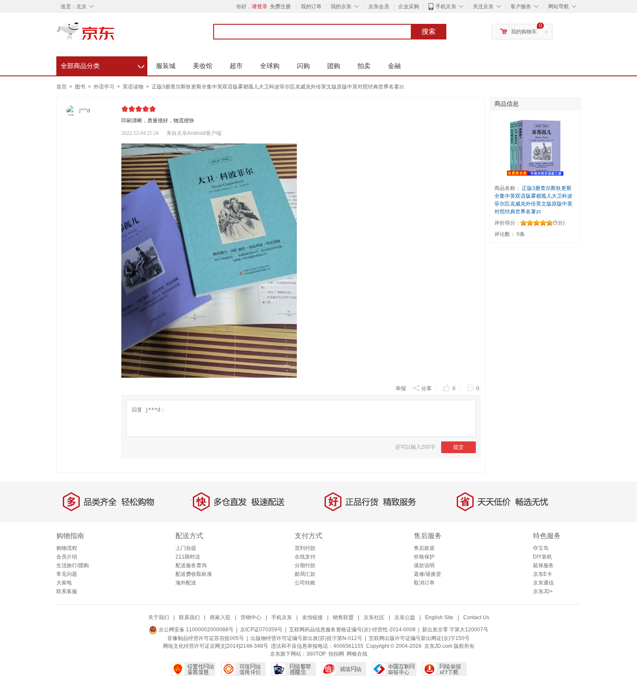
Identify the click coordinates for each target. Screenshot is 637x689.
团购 (333, 65)
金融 (394, 65)
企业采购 (408, 6)
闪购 (303, 65)
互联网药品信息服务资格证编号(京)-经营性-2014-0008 (352, 630)
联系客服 (66, 591)
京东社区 (374, 617)
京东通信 (543, 583)
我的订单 (311, 6)
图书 (81, 87)
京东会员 (378, 6)
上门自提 (186, 548)
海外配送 (186, 583)
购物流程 (66, 548)
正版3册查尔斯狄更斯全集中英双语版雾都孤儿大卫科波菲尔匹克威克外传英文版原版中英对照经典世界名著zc (278, 87)
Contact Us (476, 617)
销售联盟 (343, 617)
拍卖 (364, 65)
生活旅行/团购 (72, 565)
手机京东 (446, 6)
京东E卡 (542, 574)
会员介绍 (66, 557)
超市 (236, 65)
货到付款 (305, 548)
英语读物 (134, 87)
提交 (458, 447)
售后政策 (424, 548)
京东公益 (404, 617)
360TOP (316, 654)
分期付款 (305, 565)
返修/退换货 (427, 574)
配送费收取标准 (194, 574)
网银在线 (357, 654)
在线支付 (305, 557)
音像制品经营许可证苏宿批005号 (205, 638)
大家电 (64, 583)
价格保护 (424, 557)
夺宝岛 (541, 548)
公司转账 (305, 583)
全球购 (270, 65)
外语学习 (105, 87)
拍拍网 (336, 654)
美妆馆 (202, 65)
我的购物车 (524, 32)
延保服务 (543, 565)
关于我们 (158, 617)
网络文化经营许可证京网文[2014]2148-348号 (215, 646)
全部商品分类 (102, 64)
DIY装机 (542, 557)
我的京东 (341, 6)
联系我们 (189, 617)
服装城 (166, 65)
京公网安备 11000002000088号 (195, 630)
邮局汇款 (305, 574)
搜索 (429, 31)
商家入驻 (220, 617)
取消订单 (424, 583)
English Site (439, 617)
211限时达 (188, 557)
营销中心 (250, 617)
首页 (61, 87)
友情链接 (312, 617)
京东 (114, 35)
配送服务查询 (191, 565)
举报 (401, 388)
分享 (426, 388)
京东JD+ (543, 591)
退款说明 (424, 565)
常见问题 (66, 574)
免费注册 (280, 6)
